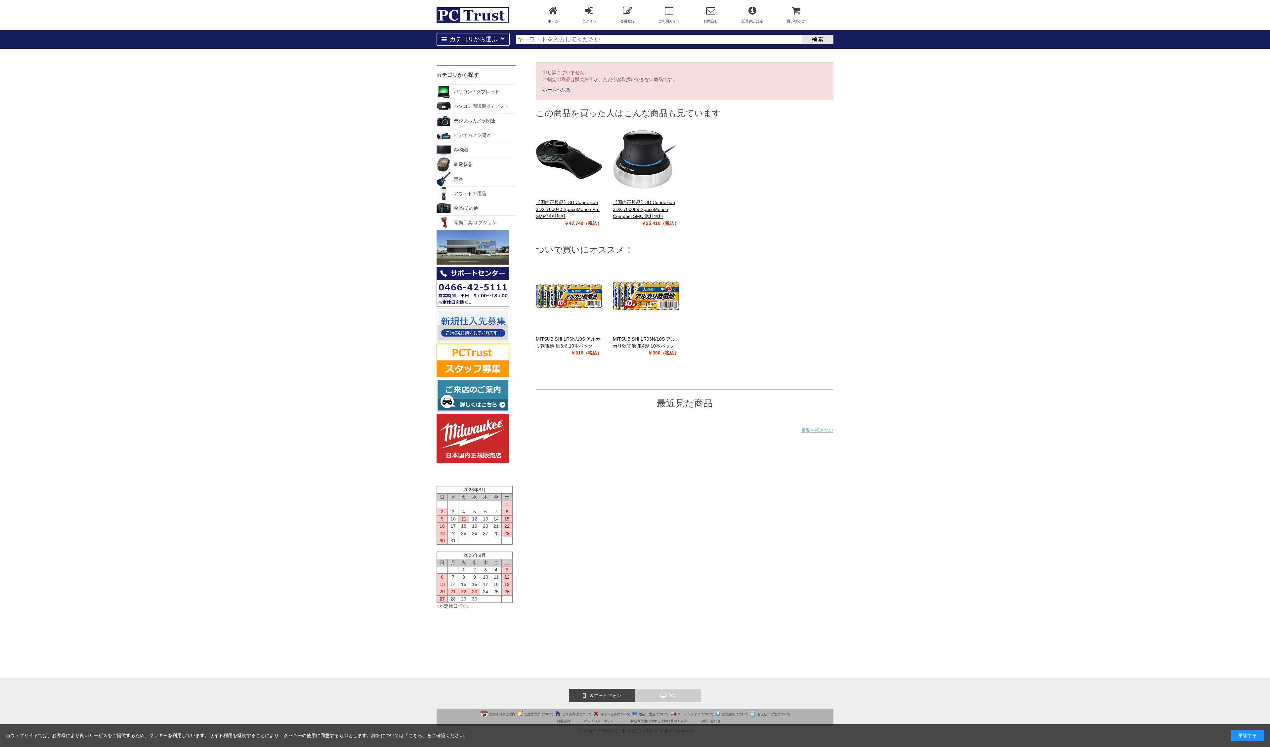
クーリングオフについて (695, 714)
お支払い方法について (773, 714)
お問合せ (710, 21)
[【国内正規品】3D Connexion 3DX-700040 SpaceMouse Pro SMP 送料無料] (569, 159)
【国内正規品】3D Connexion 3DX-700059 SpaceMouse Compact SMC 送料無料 (644, 209)
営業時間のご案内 (502, 714)
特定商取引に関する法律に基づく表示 (659, 721)
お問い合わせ (711, 721)
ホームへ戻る (557, 89)
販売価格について (735, 714)
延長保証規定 (752, 21)
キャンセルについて (615, 714)
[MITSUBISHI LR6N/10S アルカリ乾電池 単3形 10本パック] (569, 296)
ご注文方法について (539, 714)
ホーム (553, 21)
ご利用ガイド (669, 21)
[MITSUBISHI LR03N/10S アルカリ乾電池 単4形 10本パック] (646, 296)
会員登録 (627, 21)
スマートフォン (605, 695)
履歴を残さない (817, 430)
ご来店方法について (577, 714)
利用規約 (563, 721)
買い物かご (796, 21)
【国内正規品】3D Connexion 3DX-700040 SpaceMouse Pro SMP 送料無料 (568, 209)
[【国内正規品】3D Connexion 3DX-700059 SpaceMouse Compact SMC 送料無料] (646, 159)
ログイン (589, 21)
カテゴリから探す (458, 75)
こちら (415, 735)
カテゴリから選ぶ (473, 39)
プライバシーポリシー (600, 721)
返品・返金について (654, 714)
